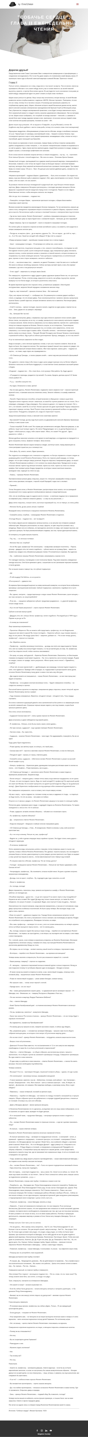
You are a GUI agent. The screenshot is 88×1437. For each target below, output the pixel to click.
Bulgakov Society (44, 1434)
